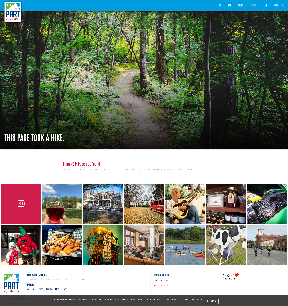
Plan (265, 5)
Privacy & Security (188, 299)
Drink (240, 5)
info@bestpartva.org (163, 285)
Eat (229, 5)
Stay (276, 5)
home (189, 169)
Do (220, 5)
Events (253, 5)
